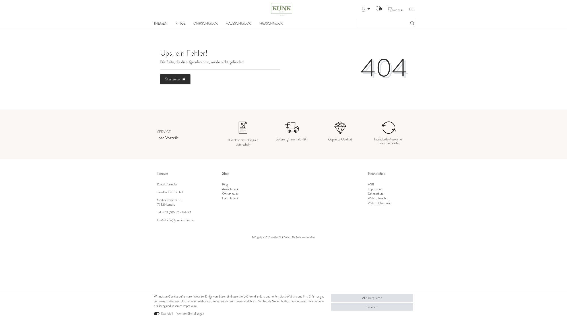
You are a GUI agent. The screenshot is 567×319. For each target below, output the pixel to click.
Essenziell (167, 313)
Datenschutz (375, 194)
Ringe (180, 23)
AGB (371, 184)
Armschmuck (271, 23)
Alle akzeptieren (372, 298)
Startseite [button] (173, 79)
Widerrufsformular (379, 203)
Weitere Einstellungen (190, 313)
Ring (225, 184)
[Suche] (411, 23)
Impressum (375, 189)
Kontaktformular (167, 184)
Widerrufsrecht (377, 198)
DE (411, 9)
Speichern (372, 307)
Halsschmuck (238, 23)
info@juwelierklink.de (180, 220)
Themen (160, 23)
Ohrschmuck (205, 23)
